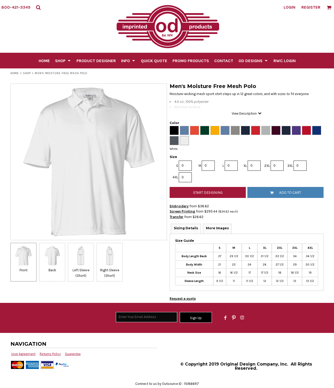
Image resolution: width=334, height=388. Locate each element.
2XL (267, 166)
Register (310, 7)
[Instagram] (242, 317)
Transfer (176, 217)
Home (14, 73)
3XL (290, 166)
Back (52, 270)
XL (245, 166)
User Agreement (23, 354)
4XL (175, 177)
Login (289, 7)
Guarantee (73, 354)
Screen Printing (182, 211)
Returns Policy (50, 354)
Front (23, 270)
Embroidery (179, 206)
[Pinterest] (233, 317)
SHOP (27, 73)
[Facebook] (225, 317)
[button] (38, 7)
